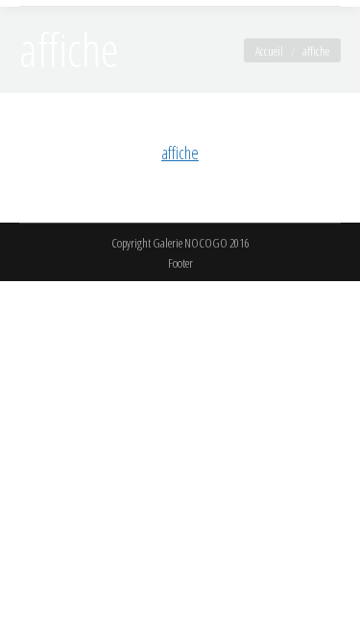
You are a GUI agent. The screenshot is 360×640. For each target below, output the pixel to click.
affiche (180, 152)
